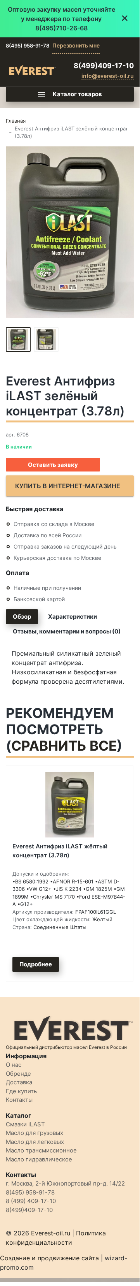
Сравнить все (64, 745)
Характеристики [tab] (72, 616)
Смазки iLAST (25, 1124)
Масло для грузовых (34, 1132)
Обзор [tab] (22, 616)
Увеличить (69, 231)
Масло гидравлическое (39, 1159)
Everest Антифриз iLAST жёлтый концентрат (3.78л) (59, 851)
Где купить (21, 1091)
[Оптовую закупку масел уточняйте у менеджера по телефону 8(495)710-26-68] (70, 18)
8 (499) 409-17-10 (31, 1201)
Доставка (19, 1082)
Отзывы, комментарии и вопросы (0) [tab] (67, 631)
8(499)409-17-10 (104, 66)
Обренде (18, 1073)
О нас (13, 1064)
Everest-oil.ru (50, 1233)
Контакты (19, 1099)
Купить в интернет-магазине (67, 486)
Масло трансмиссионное (41, 1150)
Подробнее (35, 964)
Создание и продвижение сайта (49, 1258)
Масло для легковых (35, 1141)
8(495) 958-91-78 (27, 45)
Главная (16, 121)
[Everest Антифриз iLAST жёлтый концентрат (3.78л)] (69, 804)
